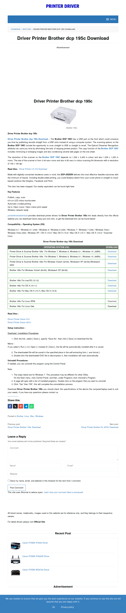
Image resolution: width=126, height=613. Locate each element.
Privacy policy (67, 607)
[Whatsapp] (31, 406)
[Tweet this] (15, 406)
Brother (20, 416)
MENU (113, 19)
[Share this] (10, 406)
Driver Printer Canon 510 (19, 319)
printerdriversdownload (18, 215)
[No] (122, 604)
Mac (32, 416)
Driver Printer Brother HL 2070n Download (99, 426)
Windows (39, 416)
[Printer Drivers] (63, 5)
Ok (53, 607)
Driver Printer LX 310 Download (33, 168)
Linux (26, 416)
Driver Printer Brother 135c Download (24, 426)
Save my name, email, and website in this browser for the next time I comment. (45, 480)
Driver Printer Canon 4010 (19, 322)
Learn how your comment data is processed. (63, 492)
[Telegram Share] (26, 406)
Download (112, 251)
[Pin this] (20, 406)
